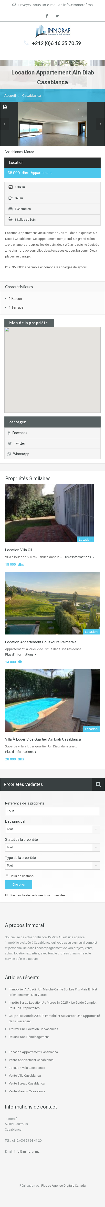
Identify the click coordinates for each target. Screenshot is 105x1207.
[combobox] (52, 829)
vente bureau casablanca (27, 1083)
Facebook (19, 433)
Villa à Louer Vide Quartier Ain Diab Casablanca (43, 739)
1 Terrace (16, 307)
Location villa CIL (19, 550)
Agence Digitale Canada (69, 1185)
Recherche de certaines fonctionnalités (37, 895)
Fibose (46, 1185)
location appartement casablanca (33, 1052)
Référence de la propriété (24, 803)
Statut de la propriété (21, 839)
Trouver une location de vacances (33, 1029)
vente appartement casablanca (31, 1060)
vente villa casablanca (25, 1075)
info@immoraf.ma (78, 4)
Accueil (10, 95)
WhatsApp (21, 454)
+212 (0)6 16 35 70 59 (56, 43)
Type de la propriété (20, 858)
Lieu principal (15, 821)
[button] (57, 370)
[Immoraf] (52, 31)
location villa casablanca (27, 1068)
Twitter (19, 443)
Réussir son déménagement (29, 1037)
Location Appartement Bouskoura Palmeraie (40, 642)
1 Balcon (15, 299)
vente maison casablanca (27, 1091)
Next (100, 124)
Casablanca (31, 95)
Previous (4, 124)
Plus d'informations (77, 557)
